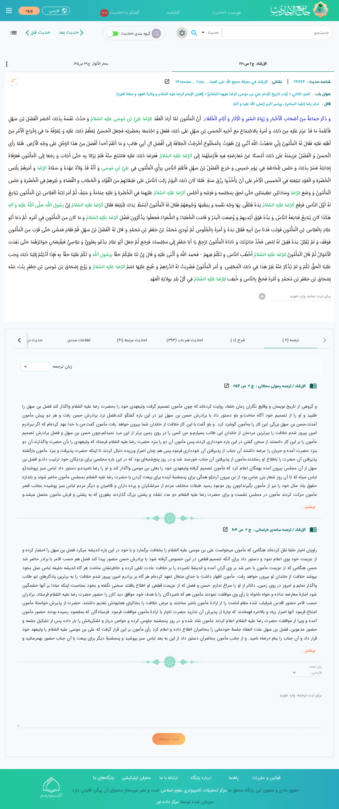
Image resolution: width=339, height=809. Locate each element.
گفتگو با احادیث (120, 13)
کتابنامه (173, 13)
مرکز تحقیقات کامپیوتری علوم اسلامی (193, 790)
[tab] (253, 64)
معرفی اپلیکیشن (136, 778)
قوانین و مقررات (266, 778)
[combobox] (277, 33)
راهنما (234, 778)
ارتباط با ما (169, 778)
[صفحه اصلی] (302, 10)
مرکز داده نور (167, 802)
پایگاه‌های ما (103, 778)
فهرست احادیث (226, 13)
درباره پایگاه (201, 778)
